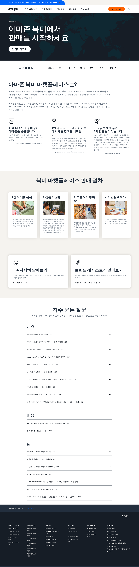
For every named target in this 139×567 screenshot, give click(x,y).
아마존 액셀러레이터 (73, 540)
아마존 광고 (49, 536)
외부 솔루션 (91, 531)
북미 (60, 68)
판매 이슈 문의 (91, 528)
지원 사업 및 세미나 (73, 532)
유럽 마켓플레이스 (31, 540)
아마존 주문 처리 (50, 528)
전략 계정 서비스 (50, 545)
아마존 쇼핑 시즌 (50, 539)
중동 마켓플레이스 (31, 550)
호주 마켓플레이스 (31, 545)
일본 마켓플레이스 (31, 534)
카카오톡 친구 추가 (113, 534)
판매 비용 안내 (13, 528)
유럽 (81, 68)
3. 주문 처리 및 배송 (13, 538)
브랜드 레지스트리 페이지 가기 (86, 283)
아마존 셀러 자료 (73, 536)
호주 (91, 68)
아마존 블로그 (72, 528)
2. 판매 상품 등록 (13, 534)
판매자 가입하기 (116, 9)
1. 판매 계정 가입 (13, 531)
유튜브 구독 (111, 528)
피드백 (126, 516)
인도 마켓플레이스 (31, 555)
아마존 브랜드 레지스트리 (52, 532)
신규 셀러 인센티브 (13, 543)
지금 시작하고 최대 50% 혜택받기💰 (49, 2)
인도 (111, 68)
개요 (50, 68)
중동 (101, 68)
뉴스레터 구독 (111, 531)
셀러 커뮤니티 (111, 537)
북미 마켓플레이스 (31, 529)
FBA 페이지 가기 (18, 283)
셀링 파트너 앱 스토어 (92, 535)
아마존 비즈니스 (50, 542)
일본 (70, 68)
